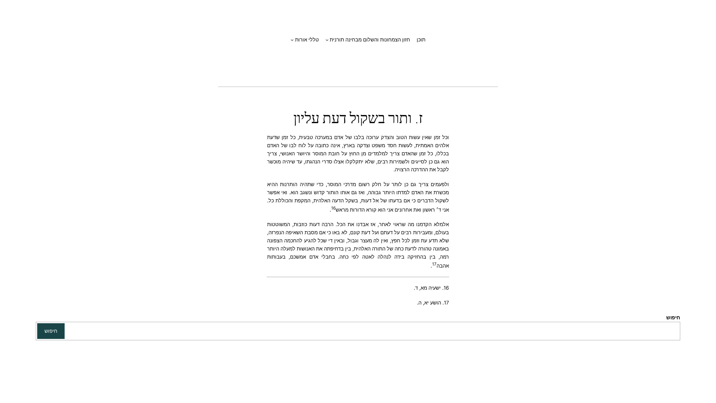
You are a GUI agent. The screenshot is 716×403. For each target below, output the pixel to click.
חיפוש (673, 317)
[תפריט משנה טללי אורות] (292, 39)
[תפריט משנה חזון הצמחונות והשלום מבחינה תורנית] (327, 39)
